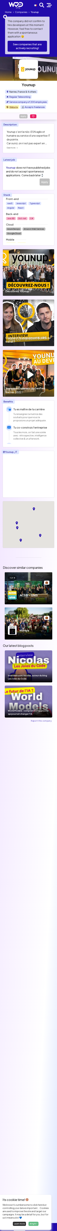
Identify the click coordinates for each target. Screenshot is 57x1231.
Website (13, 107)
